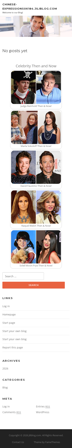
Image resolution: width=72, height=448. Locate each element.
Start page (8, 322)
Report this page (12, 347)
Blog (5, 387)
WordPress (42, 412)
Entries (43, 406)
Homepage (9, 314)
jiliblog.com (35, 435)
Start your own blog (14, 331)
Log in (6, 306)
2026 (5, 368)
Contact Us (18, 442)
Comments (11, 412)
